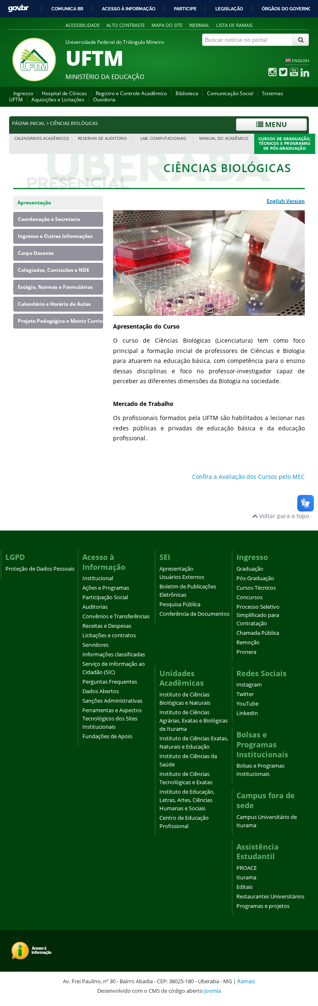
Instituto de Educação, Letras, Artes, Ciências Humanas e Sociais (186, 800)
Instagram (249, 684)
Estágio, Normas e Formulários (55, 287)
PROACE (246, 868)
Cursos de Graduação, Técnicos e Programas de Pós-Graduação (284, 143)
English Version (286, 200)
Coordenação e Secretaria (49, 219)
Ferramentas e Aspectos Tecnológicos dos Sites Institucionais (112, 718)
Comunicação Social (230, 93)
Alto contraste (125, 25)
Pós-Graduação (255, 578)
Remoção (248, 642)
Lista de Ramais (234, 25)
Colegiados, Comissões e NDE (53, 270)
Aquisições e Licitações (57, 99)
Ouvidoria (104, 99)
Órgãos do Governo (286, 9)
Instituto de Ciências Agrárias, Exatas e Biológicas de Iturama (193, 720)
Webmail (199, 25)
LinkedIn (247, 713)
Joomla (212, 990)
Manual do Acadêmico (223, 138)
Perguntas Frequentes (109, 681)
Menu (275, 124)
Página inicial (28, 123)
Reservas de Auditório (102, 138)
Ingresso (23, 93)
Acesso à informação (128, 9)
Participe (185, 9)
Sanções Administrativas (112, 700)
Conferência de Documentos (194, 613)
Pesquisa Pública (179, 604)
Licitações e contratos (109, 635)
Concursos (249, 597)
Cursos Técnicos (256, 587)
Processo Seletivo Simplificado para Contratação (257, 615)
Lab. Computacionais (163, 138)
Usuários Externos (181, 577)
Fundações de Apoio (107, 736)
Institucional (97, 578)
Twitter (245, 694)
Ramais (246, 981)
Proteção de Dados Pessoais (40, 568)
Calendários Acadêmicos (41, 138)
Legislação (229, 9)
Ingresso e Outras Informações (55, 236)
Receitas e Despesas (106, 625)
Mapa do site (167, 25)
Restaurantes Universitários (270, 896)
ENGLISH (300, 60)
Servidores (95, 644)
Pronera (246, 651)
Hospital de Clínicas (64, 93)
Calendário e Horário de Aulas (54, 304)
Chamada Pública (257, 632)
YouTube (247, 703)
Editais (244, 887)
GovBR (18, 8)
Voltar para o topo (283, 516)
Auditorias (95, 606)
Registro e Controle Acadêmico (131, 93)
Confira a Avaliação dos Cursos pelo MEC (248, 476)
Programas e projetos (262, 906)
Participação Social (105, 597)
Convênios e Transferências (115, 616)
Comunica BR (67, 9)
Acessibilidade (82, 25)
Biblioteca (187, 93)
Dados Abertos (100, 691)
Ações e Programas (105, 587)
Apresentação (34, 202)
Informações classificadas (113, 654)
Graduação (249, 568)
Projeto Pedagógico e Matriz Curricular (60, 321)
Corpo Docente (36, 253)
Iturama (246, 877)
